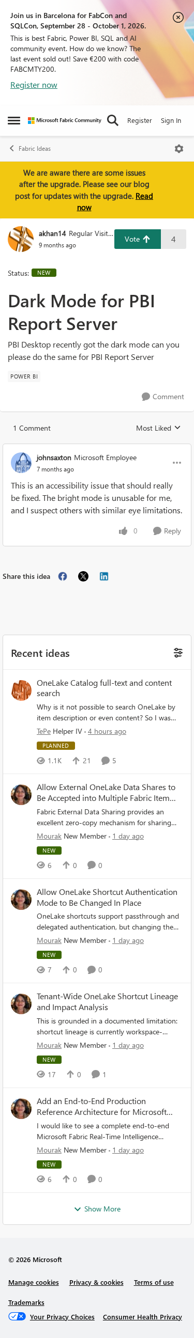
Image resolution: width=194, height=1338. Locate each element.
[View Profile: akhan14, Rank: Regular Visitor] (21, 239)
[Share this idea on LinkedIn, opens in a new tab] (104, 576)
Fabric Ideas (35, 148)
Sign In (171, 120)
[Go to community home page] (64, 120)
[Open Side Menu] (14, 120)
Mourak (49, 836)
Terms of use (154, 1282)
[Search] (113, 120)
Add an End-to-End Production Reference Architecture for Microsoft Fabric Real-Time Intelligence (102, 1106)
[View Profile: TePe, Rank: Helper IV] (21, 690)
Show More (102, 1209)
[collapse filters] (176, 652)
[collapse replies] (97, 449)
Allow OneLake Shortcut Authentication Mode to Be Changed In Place (107, 897)
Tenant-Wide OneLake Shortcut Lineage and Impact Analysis (107, 1001)
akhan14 (52, 233)
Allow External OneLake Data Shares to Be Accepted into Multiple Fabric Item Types (106, 793)
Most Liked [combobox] (158, 428)
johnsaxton (54, 457)
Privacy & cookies (96, 1282)
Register (139, 120)
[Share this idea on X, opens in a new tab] (83, 576)
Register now (33, 84)
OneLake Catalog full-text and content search (104, 688)
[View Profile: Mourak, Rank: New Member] (21, 794)
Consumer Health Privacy (142, 1316)
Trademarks (26, 1302)
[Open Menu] (179, 148)
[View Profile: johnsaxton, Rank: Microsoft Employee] (21, 462)
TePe (44, 731)
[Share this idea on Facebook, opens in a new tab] (62, 576)
